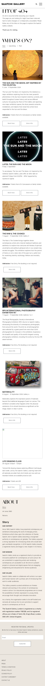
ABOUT (4, 660)
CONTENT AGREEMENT (9, 677)
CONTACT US (6, 680)
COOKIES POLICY (7, 673)
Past (20, 46)
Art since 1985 (7, 511)
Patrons (5, 515)
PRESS (4, 664)
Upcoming (12, 46)
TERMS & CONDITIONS (8, 667)
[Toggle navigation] (40, 4)
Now (3, 46)
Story (4, 507)
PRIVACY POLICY (7, 670)
